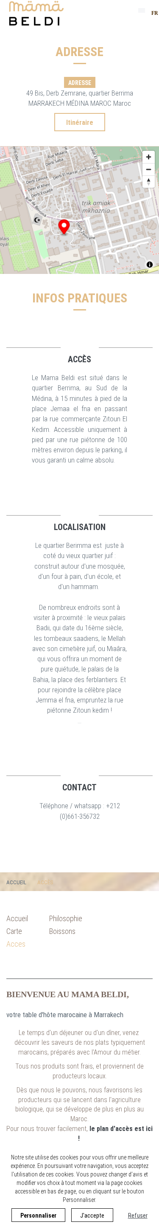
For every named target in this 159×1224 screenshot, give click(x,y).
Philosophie (65, 918)
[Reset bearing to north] (148, 181)
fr (154, 13)
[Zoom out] (148, 169)
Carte (14, 931)
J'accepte (92, 1215)
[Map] (79, 210)
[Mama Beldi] (35, 14)
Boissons (62, 931)
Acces (15, 943)
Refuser (138, 1215)
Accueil (16, 882)
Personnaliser (38, 1215)
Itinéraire (79, 122)
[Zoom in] (148, 157)
